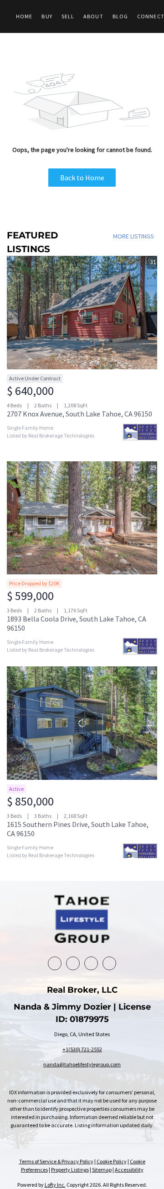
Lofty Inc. (55, 1184)
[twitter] (91, 963)
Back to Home (82, 177)
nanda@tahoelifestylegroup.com (82, 1064)
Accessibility (129, 1169)
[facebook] (55, 963)
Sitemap (102, 1169)
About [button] (93, 16)
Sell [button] (68, 16)
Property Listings (70, 1169)
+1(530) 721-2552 (82, 1049)
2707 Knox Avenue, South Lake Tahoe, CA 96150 (79, 413)
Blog (120, 16)
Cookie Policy (112, 1161)
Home (24, 16)
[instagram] (109, 963)
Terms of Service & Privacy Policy (56, 1161)
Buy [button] (46, 16)
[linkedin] (73, 963)
